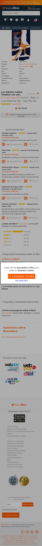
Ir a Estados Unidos (21, 276)
